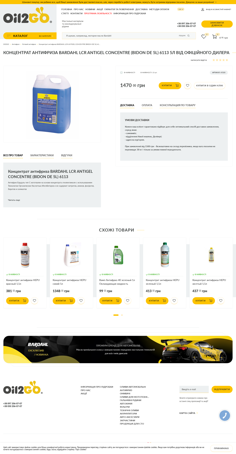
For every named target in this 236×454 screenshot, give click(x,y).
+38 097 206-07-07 (186, 23)
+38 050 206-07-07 (186, 26)
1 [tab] (116, 315)
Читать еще (14, 200)
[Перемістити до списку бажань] (187, 85)
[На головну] (27, 15)
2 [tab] (122, 315)
